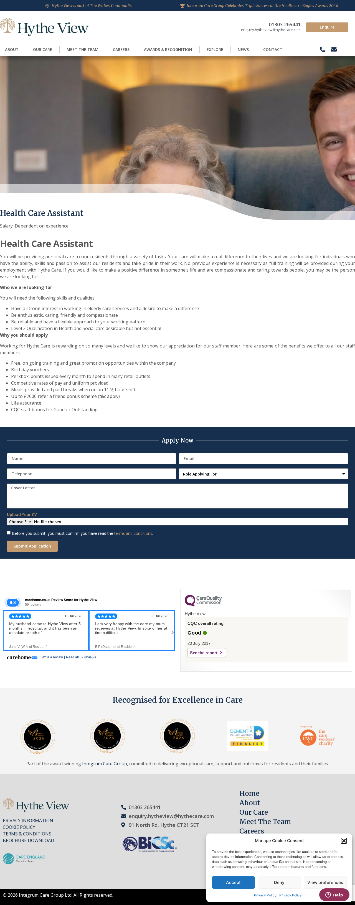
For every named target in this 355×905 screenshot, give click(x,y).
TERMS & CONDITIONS (27, 834)
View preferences (325, 882)
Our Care (42, 49)
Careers (121, 49)
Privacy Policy (265, 895)
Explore (215, 49)
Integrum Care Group (104, 764)
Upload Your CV (22, 515)
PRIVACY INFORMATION (28, 820)
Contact (272, 49)
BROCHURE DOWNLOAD (28, 840)
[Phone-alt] (322, 49)
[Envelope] (333, 49)
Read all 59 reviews (81, 657)
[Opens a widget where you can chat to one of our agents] (334, 895)
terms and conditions (133, 533)
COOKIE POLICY (19, 827)
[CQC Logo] (203, 605)
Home (249, 793)
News (243, 49)
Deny (279, 882)
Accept (233, 882)
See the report (203, 652)
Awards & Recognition (168, 49)
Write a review (52, 657)
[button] (344, 840)
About (12, 49)
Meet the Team (82, 49)
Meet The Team (265, 821)
